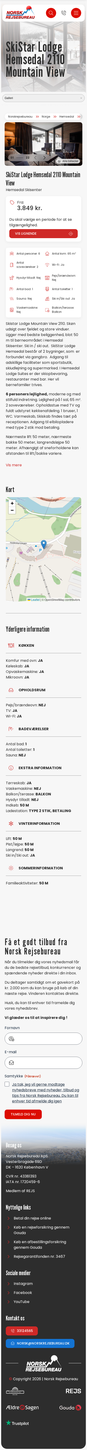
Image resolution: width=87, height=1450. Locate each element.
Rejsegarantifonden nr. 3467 (39, 1256)
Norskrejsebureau (20, 116)
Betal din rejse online (32, 1218)
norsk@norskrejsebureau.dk (43, 1343)
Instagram (23, 1283)
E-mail (10, 1052)
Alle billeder (70, 161)
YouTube (21, 1301)
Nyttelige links (18, 1207)
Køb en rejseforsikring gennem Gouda (41, 1230)
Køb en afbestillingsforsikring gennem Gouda (40, 1244)
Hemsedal (66, 116)
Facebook (23, 1292)
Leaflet (35, 600)
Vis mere (14, 465)
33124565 (25, 1330)
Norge (46, 116)
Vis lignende (25, 233)
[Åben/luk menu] (76, 13)
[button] (35, 157)
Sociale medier (18, 1273)
